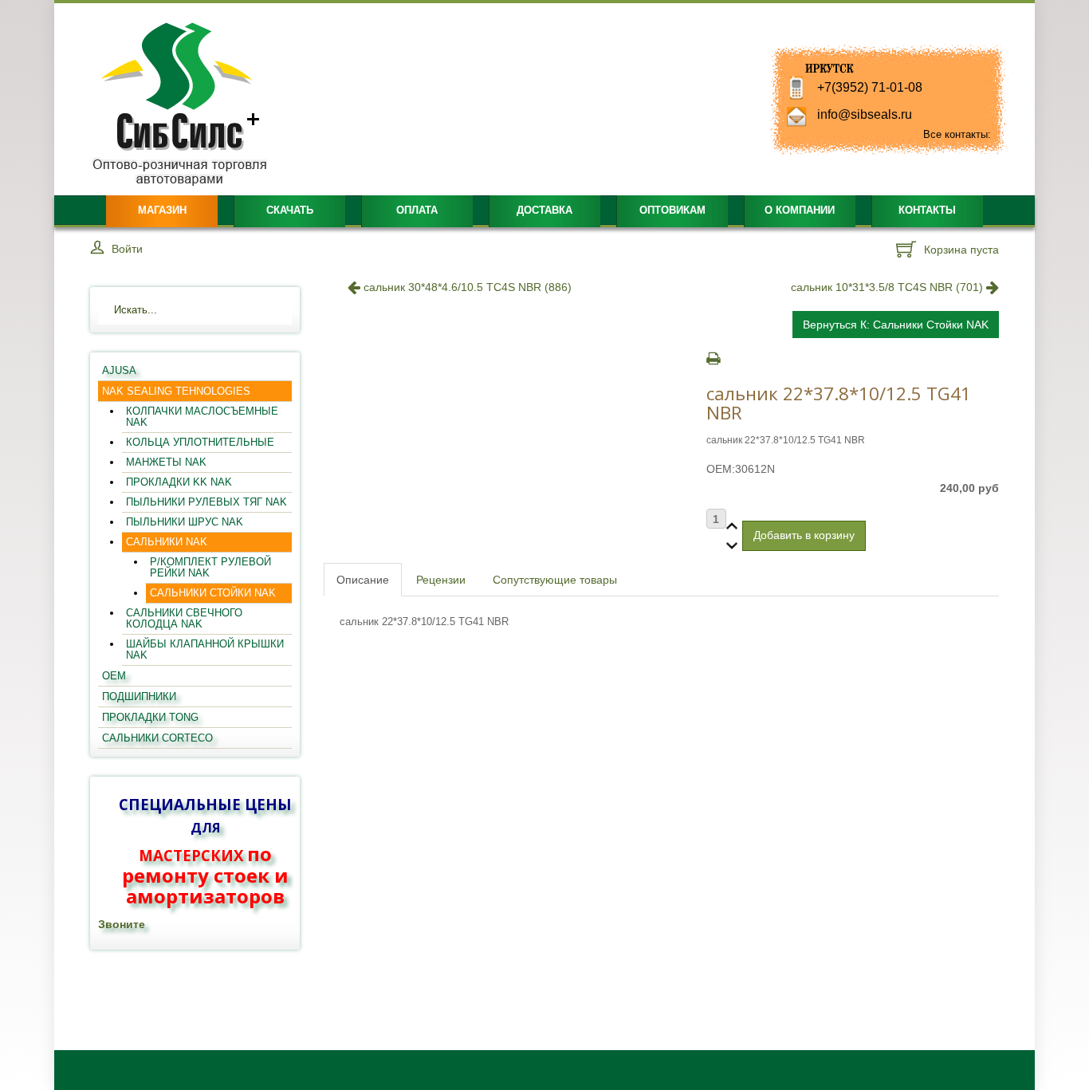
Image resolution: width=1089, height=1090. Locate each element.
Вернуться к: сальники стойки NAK (896, 324)
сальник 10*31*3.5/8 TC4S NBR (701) (888, 287)
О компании (800, 210)
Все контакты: (957, 134)
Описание (362, 579)
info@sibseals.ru (864, 114)
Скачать (289, 210)
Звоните (121, 924)
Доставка (544, 210)
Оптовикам (672, 210)
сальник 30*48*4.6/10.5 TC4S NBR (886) (466, 287)
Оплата (417, 210)
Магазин (162, 210)
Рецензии (441, 579)
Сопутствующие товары (555, 579)
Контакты (927, 210)
